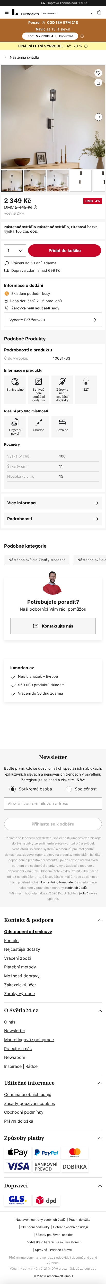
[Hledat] (90, 12)
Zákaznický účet (20, 985)
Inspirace (13, 1066)
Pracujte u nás (18, 1048)
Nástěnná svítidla (24, 57)
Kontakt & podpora (29, 920)
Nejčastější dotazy (22, 949)
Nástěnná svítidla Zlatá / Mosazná (37, 559)
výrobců (83, 893)
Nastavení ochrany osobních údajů (41, 1219)
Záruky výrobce (19, 993)
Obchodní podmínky (23, 1112)
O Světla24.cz (21, 1010)
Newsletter (14, 1031)
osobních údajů (76, 887)
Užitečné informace (29, 1083)
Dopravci (16, 1185)
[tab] (53, 957)
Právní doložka (18, 1121)
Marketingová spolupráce (29, 1039)
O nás (9, 1022)
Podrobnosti (19, 518)
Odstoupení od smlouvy (28, 931)
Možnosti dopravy (22, 976)
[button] (12, 181)
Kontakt (11, 940)
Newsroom (14, 1057)
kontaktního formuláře (57, 882)
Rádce (31, 1066)
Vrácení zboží (17, 958)
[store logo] (37, 12)
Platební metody (20, 967)
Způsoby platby (24, 1138)
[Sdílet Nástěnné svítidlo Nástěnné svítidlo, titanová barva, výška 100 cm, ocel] (98, 82)
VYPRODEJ (50, 36)
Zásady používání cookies (29, 1103)
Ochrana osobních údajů (27, 1094)
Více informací (21, 502)
